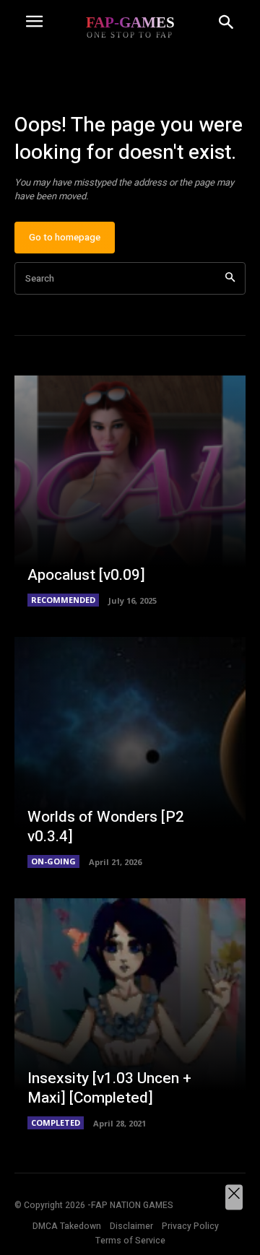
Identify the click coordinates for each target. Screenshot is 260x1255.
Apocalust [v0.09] (86, 575)
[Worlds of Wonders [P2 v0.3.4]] (130, 752)
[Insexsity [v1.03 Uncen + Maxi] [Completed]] (130, 1013)
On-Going (53, 861)
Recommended (63, 599)
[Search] (230, 278)
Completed (55, 1122)
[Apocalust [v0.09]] (130, 491)
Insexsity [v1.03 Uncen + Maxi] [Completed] (109, 1088)
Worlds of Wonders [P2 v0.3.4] (105, 827)
